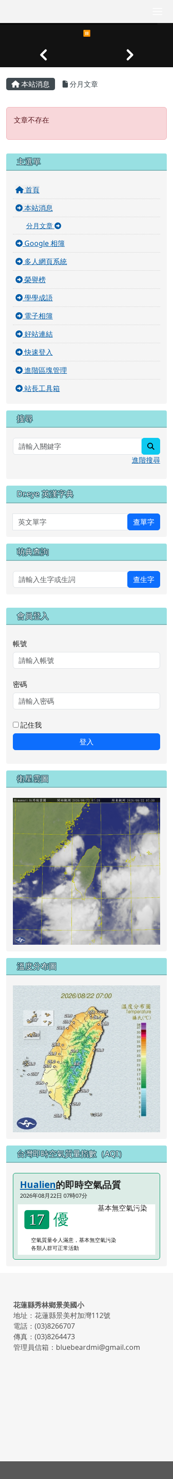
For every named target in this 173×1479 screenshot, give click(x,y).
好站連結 (38, 334)
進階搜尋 (146, 460)
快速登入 (38, 352)
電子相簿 (38, 316)
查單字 (143, 522)
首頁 (31, 190)
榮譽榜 (34, 279)
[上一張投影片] (43, 54)
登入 (86, 742)
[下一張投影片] (129, 54)
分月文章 (83, 84)
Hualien (38, 1184)
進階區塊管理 (45, 370)
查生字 (143, 579)
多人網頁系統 (45, 261)
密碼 (20, 684)
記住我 (30, 725)
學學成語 (38, 298)
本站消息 (35, 84)
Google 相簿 (44, 243)
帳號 (20, 643)
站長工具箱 (41, 388)
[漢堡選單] (157, 11)
